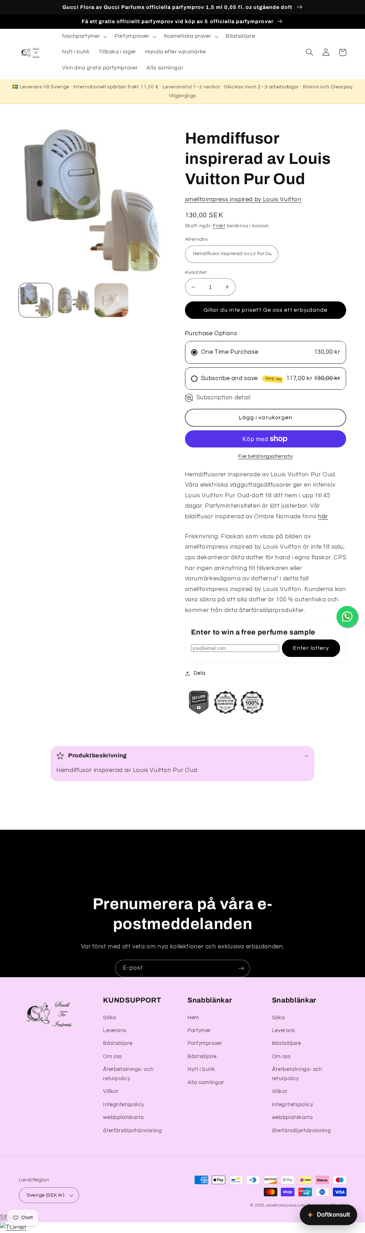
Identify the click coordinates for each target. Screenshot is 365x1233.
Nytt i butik (201, 1069)
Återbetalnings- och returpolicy (128, 1074)
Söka (109, 1017)
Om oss (112, 1056)
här (323, 516)
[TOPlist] (13, 1227)
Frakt (219, 226)
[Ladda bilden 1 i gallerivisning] (36, 300)
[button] (83, 37)
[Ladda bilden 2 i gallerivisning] (74, 300)
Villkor (110, 1091)
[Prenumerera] (241, 968)
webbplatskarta (123, 1117)
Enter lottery (311, 648)
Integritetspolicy (123, 1104)
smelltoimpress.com (286, 1205)
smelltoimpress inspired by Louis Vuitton (243, 199)
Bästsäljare (117, 1043)
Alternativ (196, 239)
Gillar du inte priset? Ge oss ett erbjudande (266, 310)
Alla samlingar (205, 1082)
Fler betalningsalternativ (265, 456)
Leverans (114, 1030)
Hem (193, 1017)
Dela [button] (200, 673)
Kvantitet (196, 272)
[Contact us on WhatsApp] (347, 616)
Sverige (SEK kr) (46, 1195)
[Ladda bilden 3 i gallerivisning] (111, 300)
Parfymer (199, 1030)
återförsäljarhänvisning (132, 1130)
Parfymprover (204, 1043)
